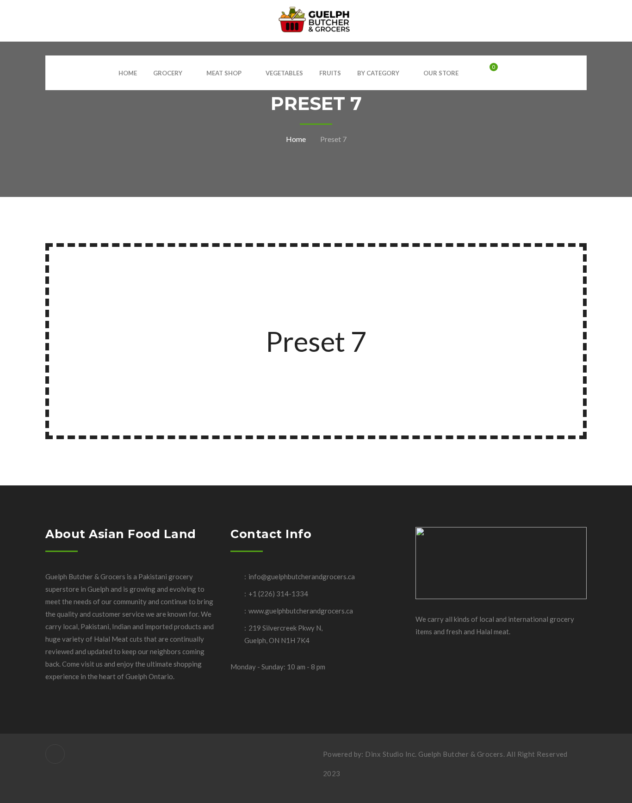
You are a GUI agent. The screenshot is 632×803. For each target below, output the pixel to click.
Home (296, 139)
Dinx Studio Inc (390, 754)
